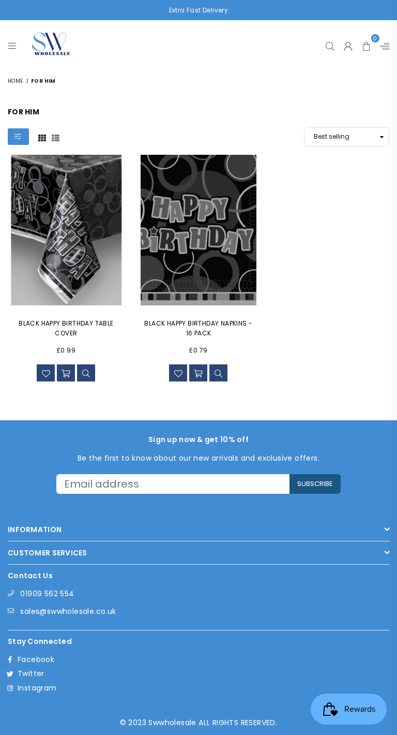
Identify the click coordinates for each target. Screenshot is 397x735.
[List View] (55, 137)
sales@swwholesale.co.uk (68, 611)
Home (15, 81)
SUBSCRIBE (315, 484)
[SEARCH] (330, 43)
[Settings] (382, 43)
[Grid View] (42, 137)
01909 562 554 (47, 594)
